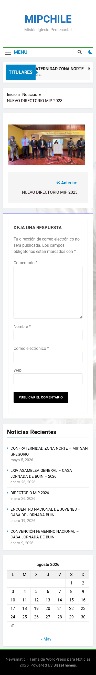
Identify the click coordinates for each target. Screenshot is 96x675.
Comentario (25, 262)
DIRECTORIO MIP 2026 (29, 493)
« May (45, 639)
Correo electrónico (31, 348)
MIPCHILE (48, 19)
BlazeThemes (65, 665)
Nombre (22, 326)
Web (18, 370)
